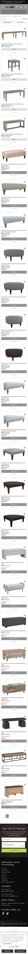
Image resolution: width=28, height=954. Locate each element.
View (14, 49)
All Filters (8, 22)
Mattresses (5, 870)
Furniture (10, 16)
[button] (2, 7)
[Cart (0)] (25, 7)
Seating (20, 16)
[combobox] (20, 22)
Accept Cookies (20, 951)
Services (4, 874)
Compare (15, 52)
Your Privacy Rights (14, 946)
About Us (4, 876)
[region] (14, 943)
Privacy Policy (14, 931)
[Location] (17, 7)
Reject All (7, 951)
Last (20, 816)
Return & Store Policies (8, 882)
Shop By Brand (6, 872)
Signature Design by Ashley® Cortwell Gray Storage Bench (13, 630)
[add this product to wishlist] (25, 29)
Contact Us (5, 880)
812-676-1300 (9, 894)
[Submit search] (24, 11)
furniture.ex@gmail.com (11, 896)
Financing (4, 878)
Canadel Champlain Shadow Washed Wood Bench (12, 43)
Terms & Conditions (14, 929)
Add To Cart (14, 172)
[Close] (26, 934)
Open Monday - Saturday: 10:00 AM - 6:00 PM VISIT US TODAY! (15, 2)
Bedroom (15, 16)
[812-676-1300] (21, 7)
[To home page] (9, 7)
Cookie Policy (8, 943)
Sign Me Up (14, 850)
